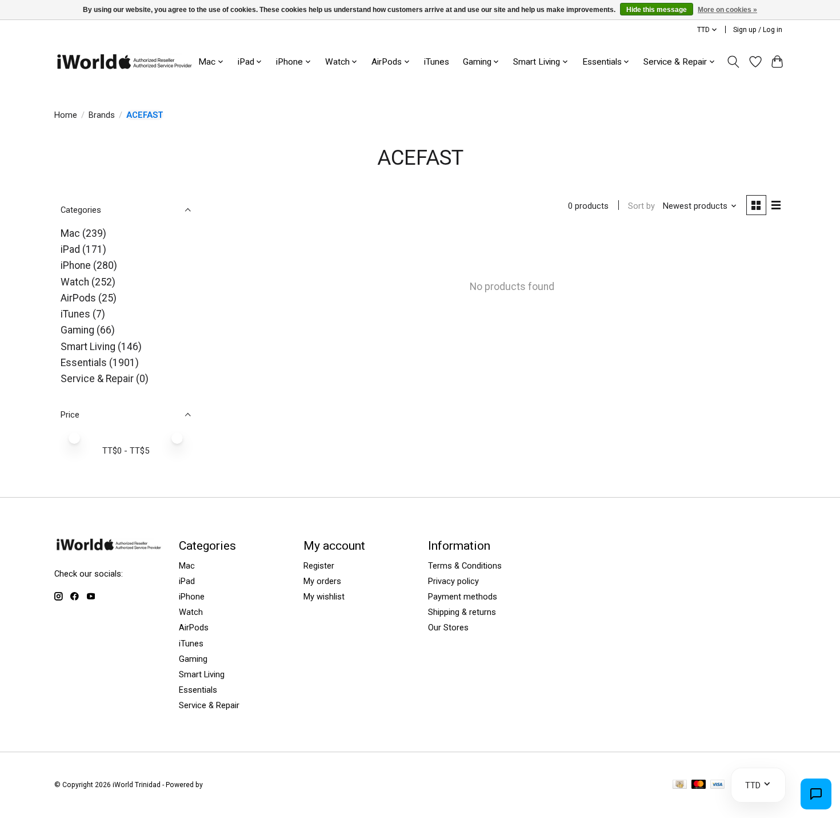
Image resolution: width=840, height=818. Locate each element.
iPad (70, 249)
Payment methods (462, 596)
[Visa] (717, 785)
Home (65, 115)
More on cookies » (727, 10)
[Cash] (680, 785)
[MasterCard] (698, 785)
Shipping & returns (462, 612)
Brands (102, 115)
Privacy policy (453, 581)
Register (318, 566)
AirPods (78, 298)
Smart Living (88, 346)
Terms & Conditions (465, 566)
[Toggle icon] (733, 61)
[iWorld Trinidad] (124, 61)
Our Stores (448, 627)
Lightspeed (222, 785)
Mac (70, 233)
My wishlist (324, 596)
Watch (75, 282)
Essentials (84, 362)
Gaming (77, 330)
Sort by (641, 206)
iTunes (436, 62)
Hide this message (656, 10)
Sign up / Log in (757, 30)
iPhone (76, 265)
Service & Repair (97, 378)
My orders (322, 581)
